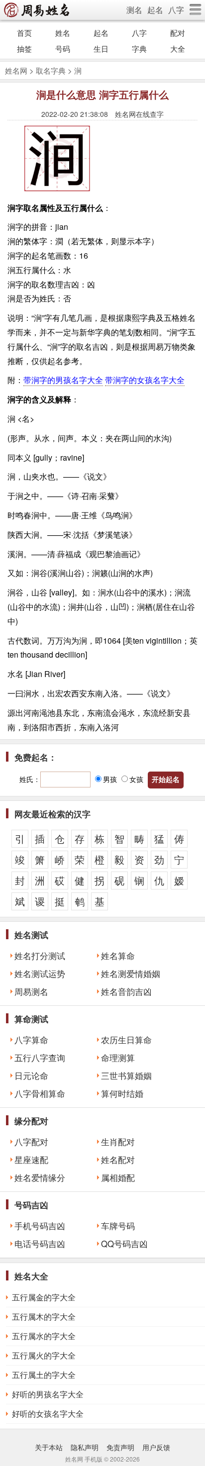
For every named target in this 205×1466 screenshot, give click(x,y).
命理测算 (118, 1058)
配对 (177, 32)
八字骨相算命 (39, 1093)
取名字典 (51, 70)
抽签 (24, 48)
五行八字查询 (39, 1058)
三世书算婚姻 (126, 1075)
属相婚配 (118, 1177)
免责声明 (120, 1447)
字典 (139, 48)
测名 (134, 9)
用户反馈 (156, 1447)
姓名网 (16, 70)
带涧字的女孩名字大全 (145, 380)
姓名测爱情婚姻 (130, 973)
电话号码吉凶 (39, 1244)
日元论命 (31, 1075)
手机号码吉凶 (39, 1226)
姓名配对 (118, 1160)
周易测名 (31, 991)
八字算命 (31, 1040)
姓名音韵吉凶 (126, 991)
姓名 (62, 32)
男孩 (110, 779)
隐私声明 (85, 1447)
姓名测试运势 (39, 973)
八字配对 (31, 1142)
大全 (177, 48)
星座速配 (31, 1160)
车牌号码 (118, 1226)
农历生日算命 (126, 1040)
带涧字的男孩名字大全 (63, 380)
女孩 (136, 779)
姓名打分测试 (39, 956)
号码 (62, 48)
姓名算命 (118, 956)
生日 (101, 48)
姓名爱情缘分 (39, 1177)
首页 (24, 32)
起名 (155, 9)
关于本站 (49, 1447)
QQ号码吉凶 (124, 1244)
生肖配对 (118, 1142)
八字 (176, 9)
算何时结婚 (122, 1093)
